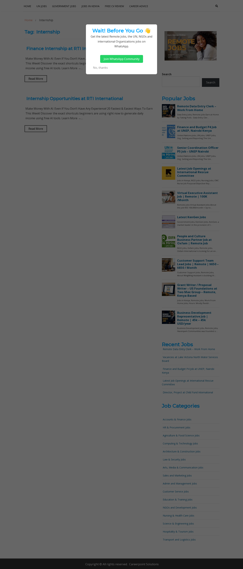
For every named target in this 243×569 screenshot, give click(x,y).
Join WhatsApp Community (121, 59)
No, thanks (100, 68)
